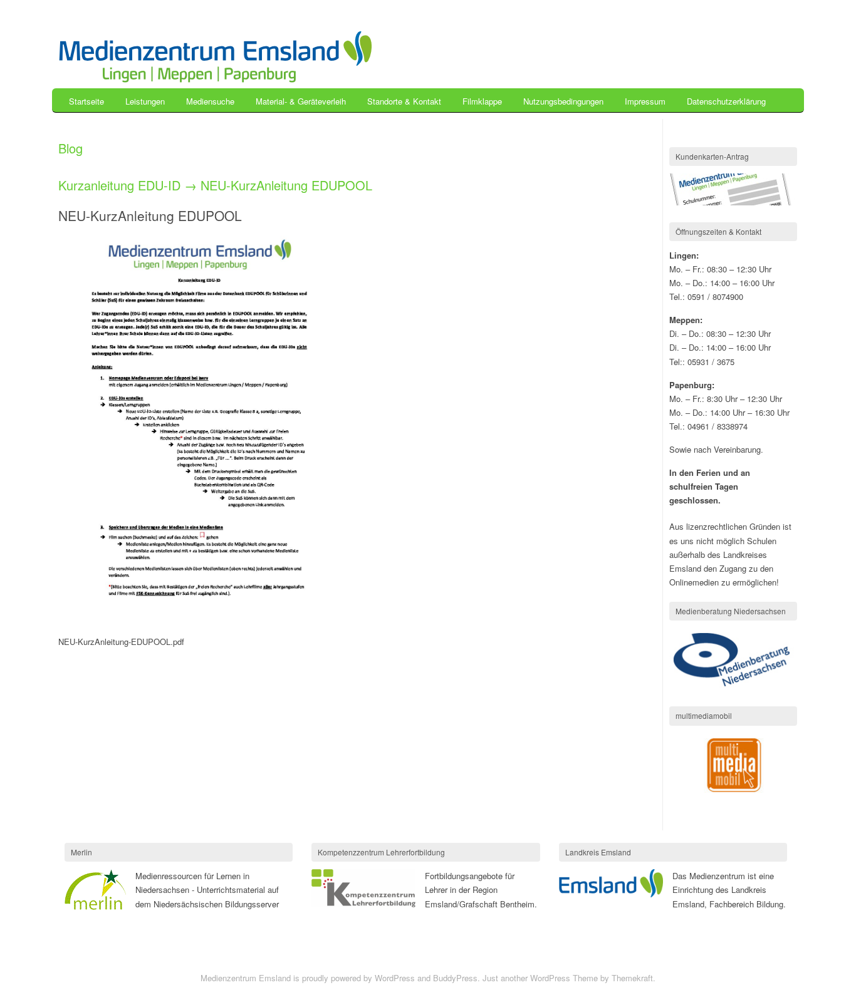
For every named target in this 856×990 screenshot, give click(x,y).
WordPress (395, 978)
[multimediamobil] (733, 791)
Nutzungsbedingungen (563, 101)
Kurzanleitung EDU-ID (119, 185)
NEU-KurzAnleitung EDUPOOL (286, 185)
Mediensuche (210, 101)
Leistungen (145, 101)
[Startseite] (215, 79)
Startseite (86, 101)
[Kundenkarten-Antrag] (732, 202)
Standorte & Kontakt (404, 101)
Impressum (645, 101)
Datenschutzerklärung (726, 101)
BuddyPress (455, 978)
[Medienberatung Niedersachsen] (733, 686)
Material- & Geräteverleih (301, 101)
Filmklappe (482, 101)
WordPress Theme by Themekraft (591, 978)
